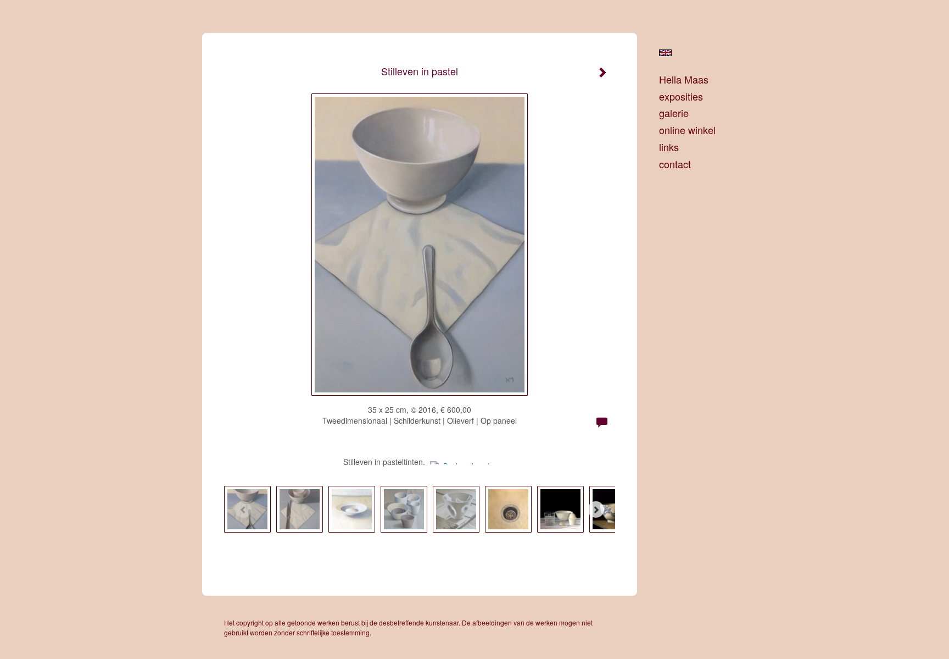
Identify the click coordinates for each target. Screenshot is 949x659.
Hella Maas (683, 79)
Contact (675, 164)
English (665, 52)
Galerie (674, 113)
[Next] (596, 509)
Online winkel (687, 130)
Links (669, 147)
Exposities (681, 96)
